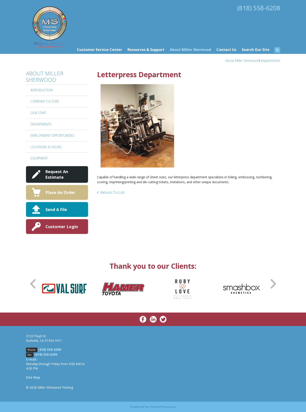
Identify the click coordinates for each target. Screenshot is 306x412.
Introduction (41, 90)
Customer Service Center (99, 49)
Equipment (39, 158)
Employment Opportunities (52, 135)
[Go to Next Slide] (273, 284)
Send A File (56, 209)
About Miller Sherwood (190, 49)
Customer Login (61, 226)
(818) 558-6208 (258, 8)
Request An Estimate (56, 174)
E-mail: (31, 359)
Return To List (112, 192)
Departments (270, 60)
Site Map (33, 377)
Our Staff (38, 113)
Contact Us (226, 49)
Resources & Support (145, 49)
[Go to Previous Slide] (33, 284)
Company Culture (44, 101)
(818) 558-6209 (45, 354)
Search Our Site (255, 49)
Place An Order (60, 192)
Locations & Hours (46, 147)
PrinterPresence (163, 407)
